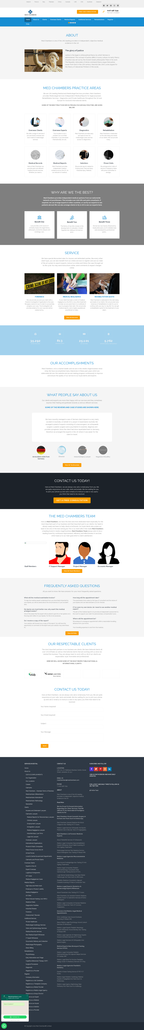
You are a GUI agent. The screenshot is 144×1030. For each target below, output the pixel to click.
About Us (36, 19)
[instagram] (114, 6)
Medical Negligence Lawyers (36, 830)
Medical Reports (69, 19)
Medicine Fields (30, 902)
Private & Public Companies (34, 846)
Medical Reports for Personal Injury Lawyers (40, 817)
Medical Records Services (34, 931)
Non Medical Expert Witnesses (35, 935)
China (59, 2)
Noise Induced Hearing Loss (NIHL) (36, 899)
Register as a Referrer (32, 1000)
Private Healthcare (31, 921)
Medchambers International (34, 797)
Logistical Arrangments (33, 872)
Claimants (29, 787)
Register (110, 19)
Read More (60, 802)
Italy (43, 2)
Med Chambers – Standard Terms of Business (40, 791)
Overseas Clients (55, 19)
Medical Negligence (32, 892)
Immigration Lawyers (33, 827)
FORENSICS (39, 297)
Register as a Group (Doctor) (34, 993)
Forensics (29, 912)
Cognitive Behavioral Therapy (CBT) (37, 961)
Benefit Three (104, 222)
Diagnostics (84, 130)
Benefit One (39, 222)
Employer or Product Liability (35, 889)
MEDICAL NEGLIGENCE (72, 297)
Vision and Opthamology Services (36, 928)
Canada (67, 2)
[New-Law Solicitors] (111, 674)
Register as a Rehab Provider (34, 987)
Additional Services (84, 19)
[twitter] (107, 6)
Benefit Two (72, 222)
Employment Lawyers (34, 823)
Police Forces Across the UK (34, 850)
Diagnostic (29, 967)
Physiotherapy (30, 954)
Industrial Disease (31, 908)
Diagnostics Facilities (32, 905)
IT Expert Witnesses (32, 938)
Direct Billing (29, 948)
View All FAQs (72, 633)
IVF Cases (29, 876)
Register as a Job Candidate (34, 980)
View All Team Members (72, 571)
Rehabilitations (99, 19)
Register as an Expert (32, 997)
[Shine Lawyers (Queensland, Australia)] (52, 674)
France (36, 2)
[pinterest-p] (100, 769)
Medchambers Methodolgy (34, 801)
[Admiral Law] (91, 674)
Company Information (32, 977)
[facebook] (104, 6)
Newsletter (29, 804)
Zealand (98, 2)
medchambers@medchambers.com (68, 780)
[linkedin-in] (110, 769)
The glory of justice (74, 50)
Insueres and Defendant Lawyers (36, 810)
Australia (89, 2)
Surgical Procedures (32, 964)
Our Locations (30, 781)
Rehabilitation (108, 130)
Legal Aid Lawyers (32, 836)
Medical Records (35, 163)
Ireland (28, 2)
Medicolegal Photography (34, 944)
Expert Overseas (31, 869)
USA (81, 2)
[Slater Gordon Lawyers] (72, 674)
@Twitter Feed (94, 790)
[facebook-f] (92, 769)
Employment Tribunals (33, 915)
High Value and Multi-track (34, 886)
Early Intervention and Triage (34, 957)
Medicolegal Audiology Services (36, 925)
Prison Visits (108, 163)
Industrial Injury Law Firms (35, 833)
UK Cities (28, 895)
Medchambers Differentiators (35, 794)
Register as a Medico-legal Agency (36, 990)
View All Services (72, 317)
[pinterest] (110, 6)
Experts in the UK (31, 866)
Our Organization (31, 778)
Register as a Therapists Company (36, 984)
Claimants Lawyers (32, 814)
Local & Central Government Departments (39, 856)
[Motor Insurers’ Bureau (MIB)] (33, 674)
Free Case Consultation (87, 12)
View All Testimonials (72, 465)
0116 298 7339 (112, 11)
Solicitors (84, 163)
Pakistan (51, 2)
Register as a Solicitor (32, 1006)
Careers (28, 784)
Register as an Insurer (32, 1003)
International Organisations (34, 843)
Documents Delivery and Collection (37, 941)
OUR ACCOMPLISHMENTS (34, 774)
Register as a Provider (32, 971)
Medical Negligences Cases (34, 879)
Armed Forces (30, 853)
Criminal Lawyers (32, 820)
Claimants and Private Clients (35, 859)
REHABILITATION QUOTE (104, 297)
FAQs (27, 24)
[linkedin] (118, 6)
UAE (75, 2)
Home (28, 19)
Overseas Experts (60, 130)
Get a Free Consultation (72, 500)
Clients (44, 19)
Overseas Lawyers (31, 840)
